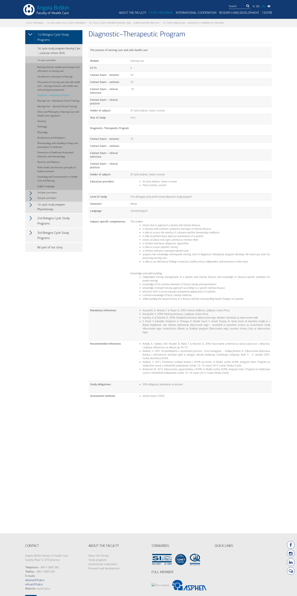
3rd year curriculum (46, 198)
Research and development (104, 568)
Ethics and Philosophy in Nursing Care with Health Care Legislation (58, 113)
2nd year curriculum (47, 192)
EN (257, 6)
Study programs (161, 13)
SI (254, 6)
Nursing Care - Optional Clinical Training (57, 106)
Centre (267, 13)
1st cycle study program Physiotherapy (51, 207)
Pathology (42, 126)
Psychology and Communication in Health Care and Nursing (57, 178)
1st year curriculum (174, 23)
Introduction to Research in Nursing (54, 76)
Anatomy (41, 121)
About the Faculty (98, 555)
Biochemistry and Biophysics (51, 137)
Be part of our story (50, 247)
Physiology (42, 132)
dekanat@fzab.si (34, 580)
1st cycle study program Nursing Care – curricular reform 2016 (124, 23)
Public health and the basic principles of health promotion (56, 169)
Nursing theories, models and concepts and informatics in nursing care (58, 69)
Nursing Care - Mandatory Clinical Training (58, 100)
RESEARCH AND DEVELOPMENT (239, 13)
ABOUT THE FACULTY (132, 13)
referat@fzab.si (34, 584)
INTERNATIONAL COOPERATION (196, 13)
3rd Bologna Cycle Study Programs (53, 235)
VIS (263, 6)
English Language (46, 186)
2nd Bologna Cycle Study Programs (53, 220)
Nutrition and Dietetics (48, 162)
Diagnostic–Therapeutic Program (53, 95)
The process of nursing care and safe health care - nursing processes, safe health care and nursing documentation (58, 86)
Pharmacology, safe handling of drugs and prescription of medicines (57, 145)
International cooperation (102, 564)
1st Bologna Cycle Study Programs (66, 23)
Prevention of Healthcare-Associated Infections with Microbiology (55, 154)
